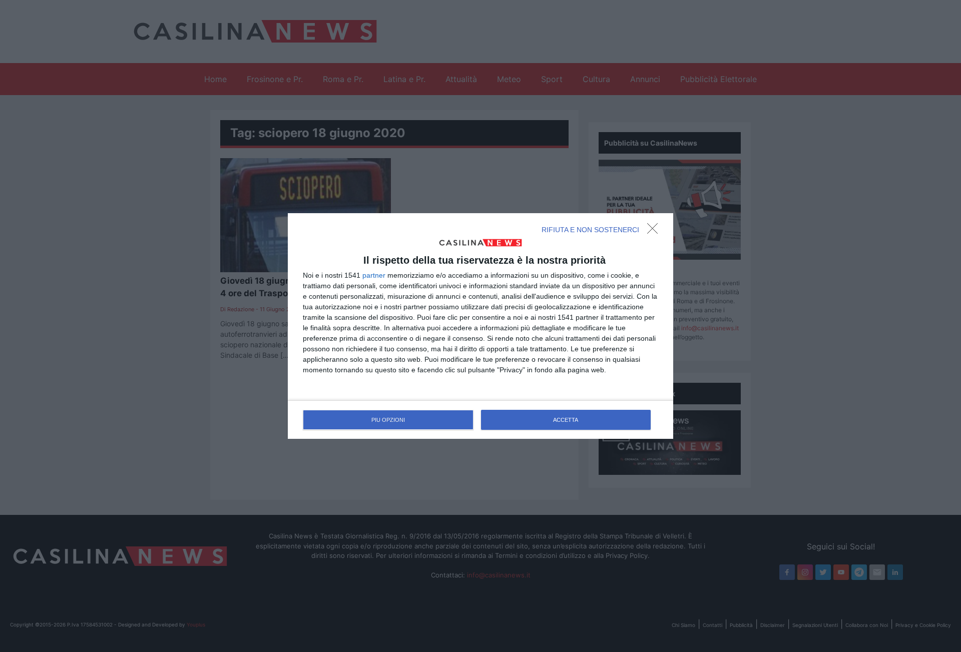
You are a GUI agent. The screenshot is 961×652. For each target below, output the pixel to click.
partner (373, 275)
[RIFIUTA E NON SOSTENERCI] (655, 231)
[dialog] (480, 326)
